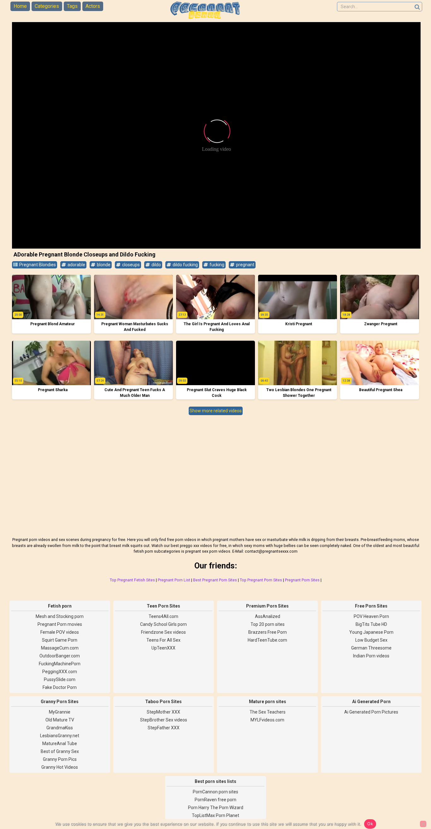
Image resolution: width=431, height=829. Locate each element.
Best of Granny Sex (60, 751)
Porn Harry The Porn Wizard (215, 807)
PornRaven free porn (215, 799)
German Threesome (371, 647)
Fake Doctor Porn (60, 687)
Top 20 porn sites (268, 624)
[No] (423, 824)
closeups (130, 264)
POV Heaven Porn (371, 616)
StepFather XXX (164, 727)
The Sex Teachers (268, 711)
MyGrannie (59, 711)
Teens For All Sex (163, 640)
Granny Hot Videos (59, 767)
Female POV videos (59, 632)
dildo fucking (185, 264)
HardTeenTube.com (267, 640)
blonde (103, 264)
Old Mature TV (59, 719)
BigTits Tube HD (371, 624)
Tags (72, 6)
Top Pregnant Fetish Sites (132, 580)
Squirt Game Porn (59, 640)
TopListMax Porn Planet (215, 815)
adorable (76, 264)
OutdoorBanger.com (59, 655)
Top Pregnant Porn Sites (261, 580)
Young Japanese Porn (371, 632)
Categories (47, 6)
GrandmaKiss (59, 727)
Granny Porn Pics (60, 759)
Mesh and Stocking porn (60, 616)
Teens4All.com (163, 616)
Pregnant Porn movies (60, 624)
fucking (216, 264)
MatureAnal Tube (59, 743)
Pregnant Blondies (37, 264)
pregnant (244, 264)
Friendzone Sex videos (163, 632)
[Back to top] (412, 800)
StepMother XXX (163, 711)
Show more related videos (216, 410)
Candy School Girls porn (163, 624)
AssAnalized (267, 616)
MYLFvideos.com (267, 719)
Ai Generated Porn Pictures (371, 711)
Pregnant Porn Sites (302, 580)
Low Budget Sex (371, 640)
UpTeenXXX (163, 647)
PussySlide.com (59, 679)
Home (20, 6)
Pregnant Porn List (174, 580)
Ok (370, 823)
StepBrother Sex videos (163, 719)
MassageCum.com (60, 647)
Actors (93, 6)
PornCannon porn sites (215, 791)
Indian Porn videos (371, 655)
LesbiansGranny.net (59, 735)
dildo (156, 264)
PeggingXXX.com (59, 671)
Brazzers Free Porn (267, 632)
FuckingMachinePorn (59, 663)
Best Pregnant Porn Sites (215, 580)
